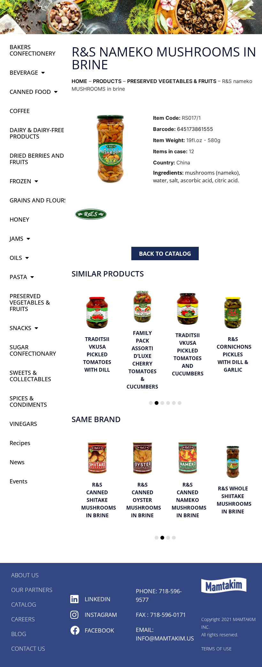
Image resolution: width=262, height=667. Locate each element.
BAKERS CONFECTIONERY (32, 50)
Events (18, 481)
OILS (16, 257)
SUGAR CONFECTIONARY (33, 350)
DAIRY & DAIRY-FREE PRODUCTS (37, 133)
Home (79, 81)
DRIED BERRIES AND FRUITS (37, 159)
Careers (23, 619)
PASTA (18, 277)
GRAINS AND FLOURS (38, 200)
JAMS (16, 238)
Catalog (23, 604)
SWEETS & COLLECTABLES (30, 376)
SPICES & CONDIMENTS (28, 401)
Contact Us (28, 648)
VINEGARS (23, 424)
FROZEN (20, 181)
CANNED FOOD (30, 91)
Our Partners (31, 590)
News (17, 462)
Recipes (20, 443)
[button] (151, 403)
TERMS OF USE (216, 649)
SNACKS (20, 328)
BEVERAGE (24, 72)
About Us (25, 575)
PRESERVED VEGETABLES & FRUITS (30, 302)
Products (107, 81)
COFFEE (20, 111)
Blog (18, 634)
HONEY (19, 219)
